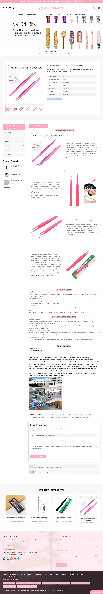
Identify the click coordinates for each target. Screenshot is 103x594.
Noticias (68, 14)
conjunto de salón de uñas (86, 414)
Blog (64, 574)
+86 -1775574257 (64, 1)
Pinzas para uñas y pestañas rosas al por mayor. (59, 417)
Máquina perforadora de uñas (12, 141)
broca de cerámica (36, 583)
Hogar (20, 14)
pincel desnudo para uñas (9, 586)
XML (82, 574)
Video (58, 14)
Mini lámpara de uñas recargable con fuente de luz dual (16, 181)
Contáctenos (80, 14)
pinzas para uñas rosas (73, 414)
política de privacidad (10, 576)
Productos (48, 14)
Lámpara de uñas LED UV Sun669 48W (27, 586)
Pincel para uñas (9, 137)
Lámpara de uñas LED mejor (23, 583)
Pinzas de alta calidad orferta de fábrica (38, 417)
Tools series (8, 154)
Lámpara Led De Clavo (9, 583)
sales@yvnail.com (76, 1)
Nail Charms (8, 145)
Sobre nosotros (33, 14)
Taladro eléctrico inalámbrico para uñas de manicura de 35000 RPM (16, 166)
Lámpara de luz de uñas (63, 583)
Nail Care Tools (41, 53)
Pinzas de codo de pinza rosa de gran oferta (45, 435)
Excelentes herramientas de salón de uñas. (80, 417)
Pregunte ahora (56, 99)
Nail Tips (7, 150)
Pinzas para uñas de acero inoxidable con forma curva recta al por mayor (63, 518)
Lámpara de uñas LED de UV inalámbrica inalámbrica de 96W (16, 173)
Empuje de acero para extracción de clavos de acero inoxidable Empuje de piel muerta (39, 518)
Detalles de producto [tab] (38, 125)
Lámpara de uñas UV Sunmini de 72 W (80, 583)
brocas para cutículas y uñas (49, 583)
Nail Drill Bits (8, 132)
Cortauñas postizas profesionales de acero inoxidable (15, 518)
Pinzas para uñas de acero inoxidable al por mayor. (55, 414)
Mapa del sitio (73, 574)
